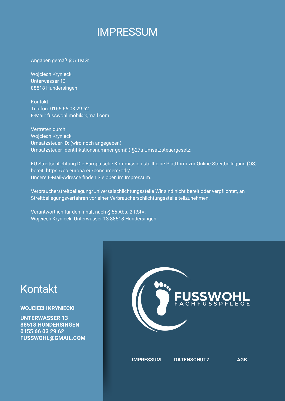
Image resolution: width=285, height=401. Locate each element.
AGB (242, 360)
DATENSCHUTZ (191, 360)
